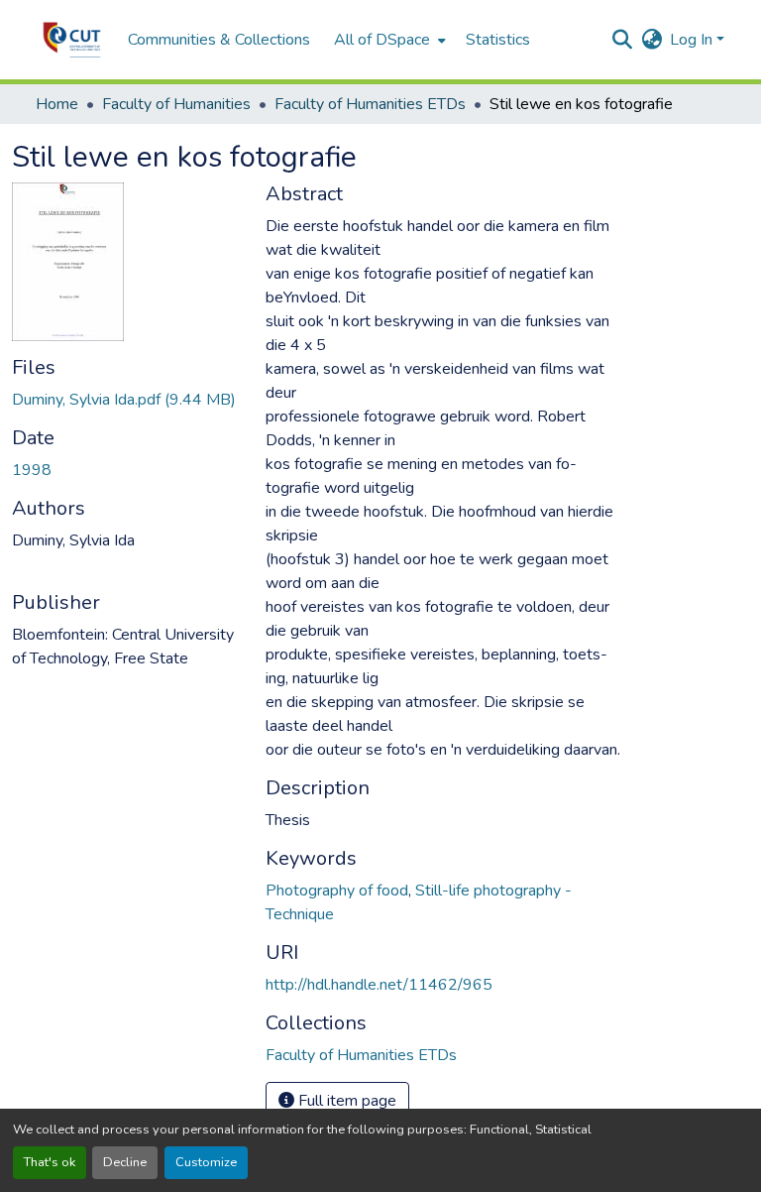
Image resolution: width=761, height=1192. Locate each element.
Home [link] (57, 104)
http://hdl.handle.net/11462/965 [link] (379, 985)
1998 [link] (32, 470)
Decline (125, 1162)
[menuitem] (388, 39)
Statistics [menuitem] (498, 40)
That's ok (49, 1162)
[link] (127, 400)
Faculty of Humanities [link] (176, 104)
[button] (72, 40)
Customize (206, 1162)
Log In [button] (693, 40)
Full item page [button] (345, 1101)
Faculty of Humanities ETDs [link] (370, 104)
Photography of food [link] (337, 890)
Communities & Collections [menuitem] (219, 40)
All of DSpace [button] (382, 40)
